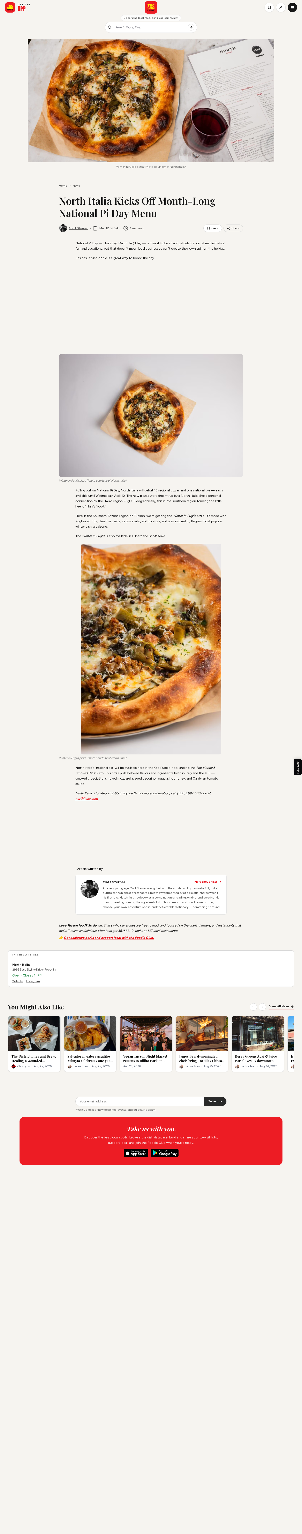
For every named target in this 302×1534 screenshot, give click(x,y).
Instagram (33, 981)
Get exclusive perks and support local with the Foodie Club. (109, 938)
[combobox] (150, 27)
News (76, 185)
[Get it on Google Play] (165, 1153)
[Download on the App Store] (136, 1153)
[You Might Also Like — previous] (253, 1007)
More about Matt (205, 881)
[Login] (281, 7)
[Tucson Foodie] (151, 7)
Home (63, 185)
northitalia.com (86, 799)
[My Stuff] (269, 7)
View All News (279, 1006)
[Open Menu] (292, 7)
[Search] (191, 27)
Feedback (297, 767)
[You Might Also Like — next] (262, 1007)
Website (17, 981)
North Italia (21, 965)
